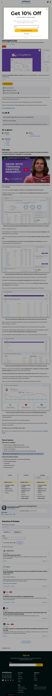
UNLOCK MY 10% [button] (26, 30)
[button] (46, 9)
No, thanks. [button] (26, 33)
